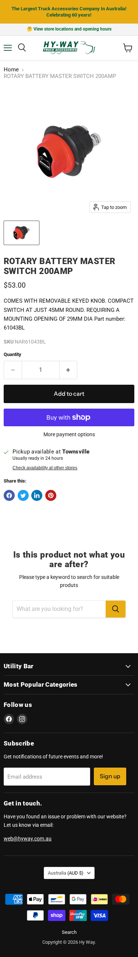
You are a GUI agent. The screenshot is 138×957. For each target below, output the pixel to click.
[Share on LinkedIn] (36, 495)
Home (11, 70)
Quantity (12, 354)
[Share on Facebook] (9, 495)
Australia (66, 873)
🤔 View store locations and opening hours (69, 29)
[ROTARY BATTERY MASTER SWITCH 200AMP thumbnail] (21, 233)
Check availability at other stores (45, 467)
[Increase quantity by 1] (69, 370)
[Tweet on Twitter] (23, 495)
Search (69, 932)
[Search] (115, 609)
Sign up (110, 776)
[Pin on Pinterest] (50, 495)
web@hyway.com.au (28, 839)
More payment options (69, 434)
